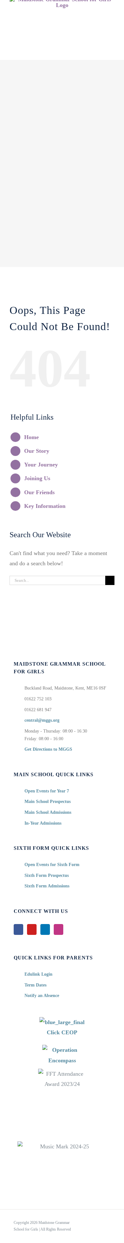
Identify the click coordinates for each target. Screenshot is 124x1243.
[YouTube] (32, 929)
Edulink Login (38, 974)
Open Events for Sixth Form (51, 864)
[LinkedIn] (45, 929)
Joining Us (37, 478)
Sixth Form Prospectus (46, 875)
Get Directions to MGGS (48, 749)
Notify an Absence (41, 995)
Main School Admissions (47, 812)
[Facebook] (18, 929)
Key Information (44, 506)
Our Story (36, 451)
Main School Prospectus (47, 801)
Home (31, 437)
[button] (62, 53)
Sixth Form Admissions (46, 886)
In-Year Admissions (42, 823)
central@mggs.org (41, 720)
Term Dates (35, 985)
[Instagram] (58, 929)
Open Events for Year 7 (46, 791)
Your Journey (41, 464)
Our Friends (39, 492)
